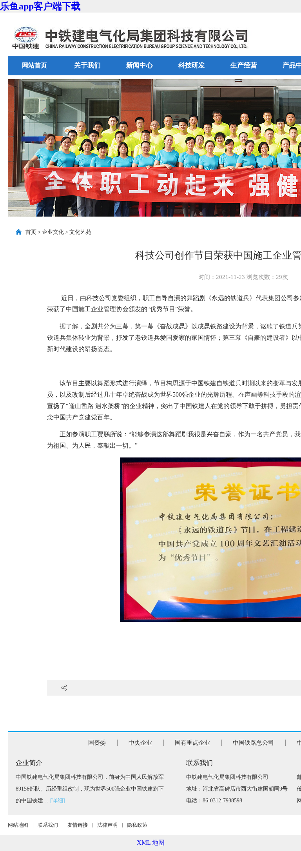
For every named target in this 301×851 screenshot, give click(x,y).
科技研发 (191, 65)
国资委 (97, 743)
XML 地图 (151, 842)
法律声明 (107, 825)
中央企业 (140, 743)
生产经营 (243, 65)
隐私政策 (137, 825)
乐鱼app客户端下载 (40, 6)
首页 (30, 232)
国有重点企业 (192, 743)
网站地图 (18, 825)
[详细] (57, 801)
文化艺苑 (80, 232)
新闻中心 (139, 65)
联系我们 (48, 825)
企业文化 (53, 232)
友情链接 (77, 825)
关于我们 (87, 65)
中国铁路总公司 (253, 743)
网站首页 (34, 65)
